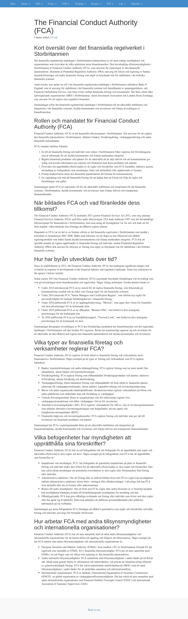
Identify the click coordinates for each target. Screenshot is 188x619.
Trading (79, 3)
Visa (54, 37)
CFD (65, 3)
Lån (121, 3)
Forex (51, 3)
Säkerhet (136, 3)
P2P (109, 3)
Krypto (95, 3)
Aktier (24, 3)
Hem (12, 3)
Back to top (94, 609)
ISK (38, 3)
